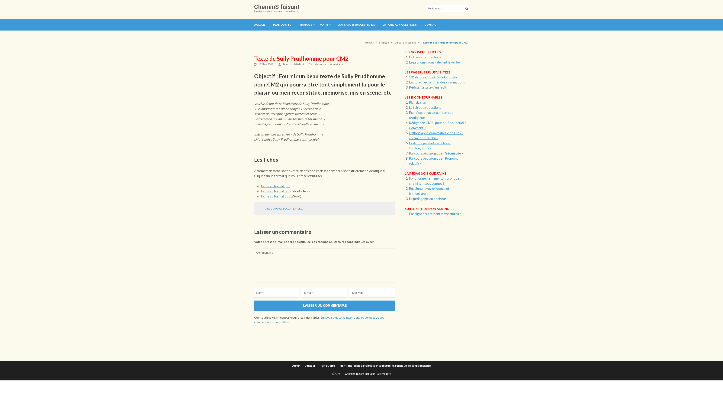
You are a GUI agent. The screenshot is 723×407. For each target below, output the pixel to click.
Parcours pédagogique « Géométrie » (436, 153)
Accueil (259, 24)
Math (324, 24)
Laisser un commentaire (328, 64)
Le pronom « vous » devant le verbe (434, 62)
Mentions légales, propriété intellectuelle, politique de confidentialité (385, 365)
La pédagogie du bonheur (427, 199)
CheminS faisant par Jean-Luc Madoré (368, 373)
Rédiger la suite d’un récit (427, 87)
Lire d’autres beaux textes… (284, 208)
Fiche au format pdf (275, 186)
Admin (296, 365)
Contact (431, 24)
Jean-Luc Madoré (293, 64)
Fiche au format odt (275, 191)
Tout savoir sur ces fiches (355, 24)
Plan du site (282, 24)
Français (305, 24)
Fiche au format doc (275, 196)
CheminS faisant (276, 6)
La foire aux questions (400, 24)
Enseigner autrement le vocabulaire (435, 214)
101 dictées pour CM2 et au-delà (433, 77)
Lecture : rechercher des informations (437, 82)
